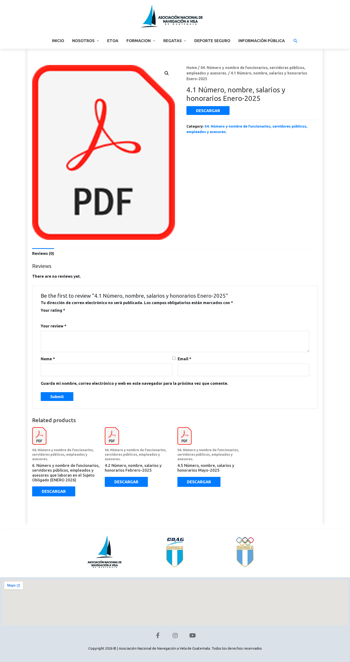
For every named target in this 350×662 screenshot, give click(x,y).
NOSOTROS (83, 40)
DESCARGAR (208, 110)
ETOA (112, 40)
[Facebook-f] (157, 635)
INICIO (58, 40)
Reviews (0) (43, 253)
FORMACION (138, 40)
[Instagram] (175, 635)
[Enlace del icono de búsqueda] (295, 40)
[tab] (43, 253)
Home (191, 67)
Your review (53, 326)
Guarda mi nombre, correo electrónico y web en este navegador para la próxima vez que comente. (134, 383)
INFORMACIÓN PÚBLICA (261, 40)
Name (48, 358)
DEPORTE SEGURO (212, 40)
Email (184, 358)
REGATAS (172, 40)
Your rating (53, 310)
